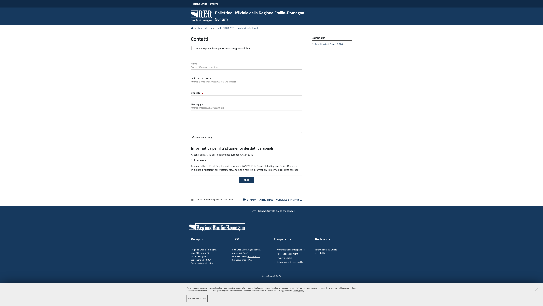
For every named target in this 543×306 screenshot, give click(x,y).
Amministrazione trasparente (291, 249)
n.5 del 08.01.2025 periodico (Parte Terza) (237, 28)
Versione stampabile (289, 200)
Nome (204, 65)
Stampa (251, 200)
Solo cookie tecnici (197, 298)
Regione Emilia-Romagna (204, 4)
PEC (250, 260)
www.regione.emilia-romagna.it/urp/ (246, 251)
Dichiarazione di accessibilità (290, 262)
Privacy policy (298, 290)
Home (193, 28)
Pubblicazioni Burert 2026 (329, 44)
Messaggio (207, 105)
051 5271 (206, 260)
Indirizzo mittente (213, 79)
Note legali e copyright (287, 253)
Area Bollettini (205, 28)
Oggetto (197, 93)
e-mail (243, 260)
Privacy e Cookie (284, 258)
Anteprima (266, 200)
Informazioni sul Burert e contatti (326, 251)
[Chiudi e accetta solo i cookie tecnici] (536, 289)
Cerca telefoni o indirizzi (202, 263)
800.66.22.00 (254, 256)
